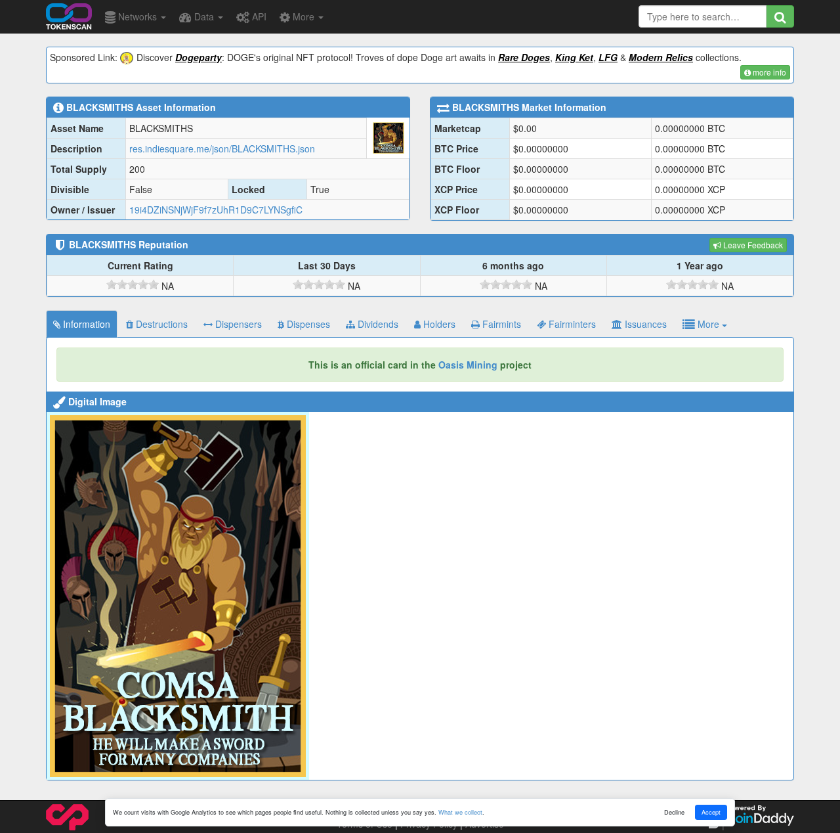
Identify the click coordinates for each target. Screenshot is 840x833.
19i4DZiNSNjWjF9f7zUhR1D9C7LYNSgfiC (216, 209)
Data (204, 16)
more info (768, 72)
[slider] (132, 284)
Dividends (376, 323)
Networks (137, 16)
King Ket (574, 57)
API (257, 16)
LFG (608, 57)
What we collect (460, 812)
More (303, 16)
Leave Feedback (752, 244)
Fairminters (571, 323)
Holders (438, 323)
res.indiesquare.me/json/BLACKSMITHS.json (222, 148)
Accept (711, 812)
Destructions (160, 323)
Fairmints (500, 323)
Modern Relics (661, 57)
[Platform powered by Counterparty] (67, 815)
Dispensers (237, 323)
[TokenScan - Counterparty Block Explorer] (69, 14)
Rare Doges (524, 57)
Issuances (644, 323)
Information (85, 323)
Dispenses (307, 323)
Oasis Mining (467, 364)
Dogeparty (198, 57)
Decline (674, 812)
